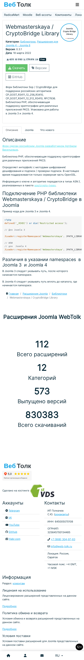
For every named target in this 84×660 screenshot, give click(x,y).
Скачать (18, 68)
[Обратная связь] (42, 655)
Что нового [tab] (47, 130)
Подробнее (9, 606)
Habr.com (14, 538)
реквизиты (61, 514)
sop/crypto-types (45, 185)
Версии (40, 68)
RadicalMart (11, 14)
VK (10, 517)
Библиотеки (28, 41)
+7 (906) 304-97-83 (63, 539)
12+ (79, 647)
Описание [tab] (12, 130)
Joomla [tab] (29, 130)
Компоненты (63, 14)
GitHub (16, 77)
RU (58, 655)
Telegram (14, 510)
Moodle (27, 14)
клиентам (19, 583)
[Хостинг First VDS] (43, 490)
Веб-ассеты (44, 14)
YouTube (14, 524)
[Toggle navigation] (77, 5)
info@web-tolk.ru (61, 546)
